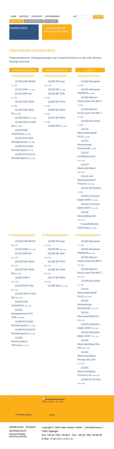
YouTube (12, 441)
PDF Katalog (51, 21)
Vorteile (24, 16)
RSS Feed (17, 441)
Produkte (36, 16)
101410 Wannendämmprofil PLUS (87, 133)
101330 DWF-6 (25, 118)
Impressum (16, 427)
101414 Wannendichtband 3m (88, 316)
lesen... (53, 414)
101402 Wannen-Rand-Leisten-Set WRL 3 (89, 101)
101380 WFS (57, 126)
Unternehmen (52, 16)
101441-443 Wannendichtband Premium (86, 180)
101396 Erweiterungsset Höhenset (20, 341)
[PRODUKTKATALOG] (23, 408)
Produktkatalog (23, 414)
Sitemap (30, 427)
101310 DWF (24, 89)
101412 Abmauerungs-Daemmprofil (86, 145)
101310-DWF (25, 249)
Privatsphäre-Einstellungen (18, 435)
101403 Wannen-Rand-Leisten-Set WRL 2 (89, 113)
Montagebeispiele (33, 21)
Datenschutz (17, 431)
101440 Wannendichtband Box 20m (88, 344)
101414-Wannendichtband (86, 168)
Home (13, 16)
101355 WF (56, 89)
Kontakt (22, 441)
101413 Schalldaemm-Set (86, 156)
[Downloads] (86, 8)
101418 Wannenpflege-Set (86, 216)
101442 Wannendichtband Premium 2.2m (88, 371)
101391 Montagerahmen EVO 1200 (22, 314)
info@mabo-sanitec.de (61, 438)
